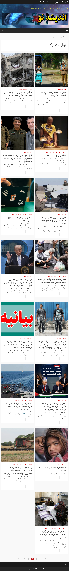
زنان (53, 152)
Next (49, 559)
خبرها (26, 214)
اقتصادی (30, 214)
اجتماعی (30, 89)
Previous (20, 559)
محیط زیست (21, 464)
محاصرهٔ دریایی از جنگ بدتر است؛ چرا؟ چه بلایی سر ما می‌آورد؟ (17, 381)
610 (46, 559)
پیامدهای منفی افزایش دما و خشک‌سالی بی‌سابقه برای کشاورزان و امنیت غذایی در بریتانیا (17, 445)
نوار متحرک (60, 89)
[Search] (2, 30)
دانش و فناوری (21, 214)
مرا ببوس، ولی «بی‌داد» (51, 133)
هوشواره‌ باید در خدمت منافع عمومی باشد (17, 195)
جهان (65, 89)
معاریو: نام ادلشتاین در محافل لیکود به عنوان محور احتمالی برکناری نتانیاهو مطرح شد (51, 381)
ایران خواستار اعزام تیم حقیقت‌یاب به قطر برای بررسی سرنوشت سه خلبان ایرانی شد (17, 133)
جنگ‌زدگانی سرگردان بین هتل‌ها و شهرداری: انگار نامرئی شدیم (17, 70)
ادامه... (62, 110)
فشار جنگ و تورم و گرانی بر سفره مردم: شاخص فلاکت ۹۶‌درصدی (51, 257)
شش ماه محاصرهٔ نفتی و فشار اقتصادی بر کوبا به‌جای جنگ (51, 70)
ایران (26, 89)
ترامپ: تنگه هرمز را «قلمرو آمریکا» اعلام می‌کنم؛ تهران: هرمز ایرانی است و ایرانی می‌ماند (17, 257)
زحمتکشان (55, 276)
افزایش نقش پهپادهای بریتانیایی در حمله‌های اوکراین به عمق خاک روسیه (51, 195)
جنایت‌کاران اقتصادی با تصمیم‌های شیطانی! (51, 445)
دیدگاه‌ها (56, 152)
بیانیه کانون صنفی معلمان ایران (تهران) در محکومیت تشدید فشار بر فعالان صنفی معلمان (17, 319)
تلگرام (65, 564)
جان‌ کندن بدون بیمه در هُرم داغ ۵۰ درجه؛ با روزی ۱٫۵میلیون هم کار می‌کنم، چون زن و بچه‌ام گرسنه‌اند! (51, 319)
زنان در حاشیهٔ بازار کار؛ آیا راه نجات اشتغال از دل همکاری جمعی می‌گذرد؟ (51, 509)
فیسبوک (60, 564)
